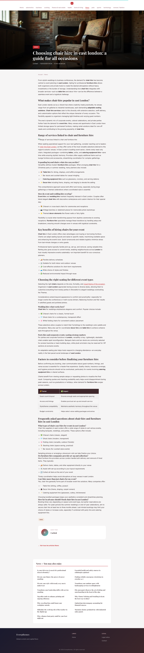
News (87, 7)
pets (93, 7)
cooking (47, 7)
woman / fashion (118, 7)
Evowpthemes (22, 634)
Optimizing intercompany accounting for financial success (88, 604)
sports (99, 7)
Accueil (40, 74)
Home (22, 7)
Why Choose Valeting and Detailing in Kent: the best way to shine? (90, 597)
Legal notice (106, 637)
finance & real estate (58, 7)
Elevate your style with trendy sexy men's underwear (51, 584)
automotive (30, 7)
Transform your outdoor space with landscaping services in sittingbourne (87, 584)
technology (107, 7)
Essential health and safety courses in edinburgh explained (87, 571)
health (70, 7)
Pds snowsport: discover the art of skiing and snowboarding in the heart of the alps (90, 591)
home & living (78, 7)
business (39, 7)
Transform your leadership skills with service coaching (53, 591)
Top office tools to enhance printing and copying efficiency (50, 597)
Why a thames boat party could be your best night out (52, 617)
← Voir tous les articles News (48, 545)
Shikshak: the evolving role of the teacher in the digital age (52, 611)
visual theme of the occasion (94, 284)
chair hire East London (48, 147)
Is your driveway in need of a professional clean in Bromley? (51, 571)
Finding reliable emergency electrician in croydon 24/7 (89, 578)
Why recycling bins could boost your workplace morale (49, 604)
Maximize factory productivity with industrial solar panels (90, 611)
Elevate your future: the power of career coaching (51, 578)
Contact (104, 640)
